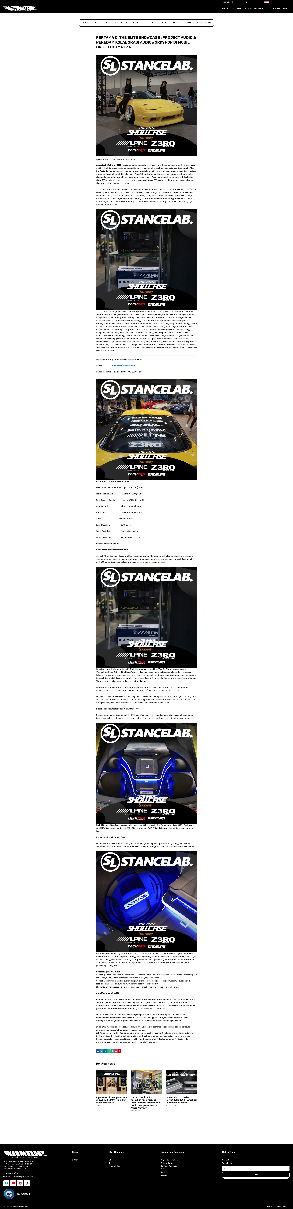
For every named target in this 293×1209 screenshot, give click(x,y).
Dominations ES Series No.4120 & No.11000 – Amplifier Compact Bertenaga (181, 1100)
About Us (230, 8)
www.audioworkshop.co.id (123, 365)
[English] (265, 2)
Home (224, 8)
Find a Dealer (271, 8)
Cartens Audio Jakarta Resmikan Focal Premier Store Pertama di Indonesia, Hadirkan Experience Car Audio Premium (145, 1102)
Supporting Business (255, 8)
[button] (246, 2)
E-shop (285, 8)
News (279, 8)
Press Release (103, 160)
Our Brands (239, 8)
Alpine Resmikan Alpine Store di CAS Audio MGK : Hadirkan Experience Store (111, 1100)
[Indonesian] (267, 2)
